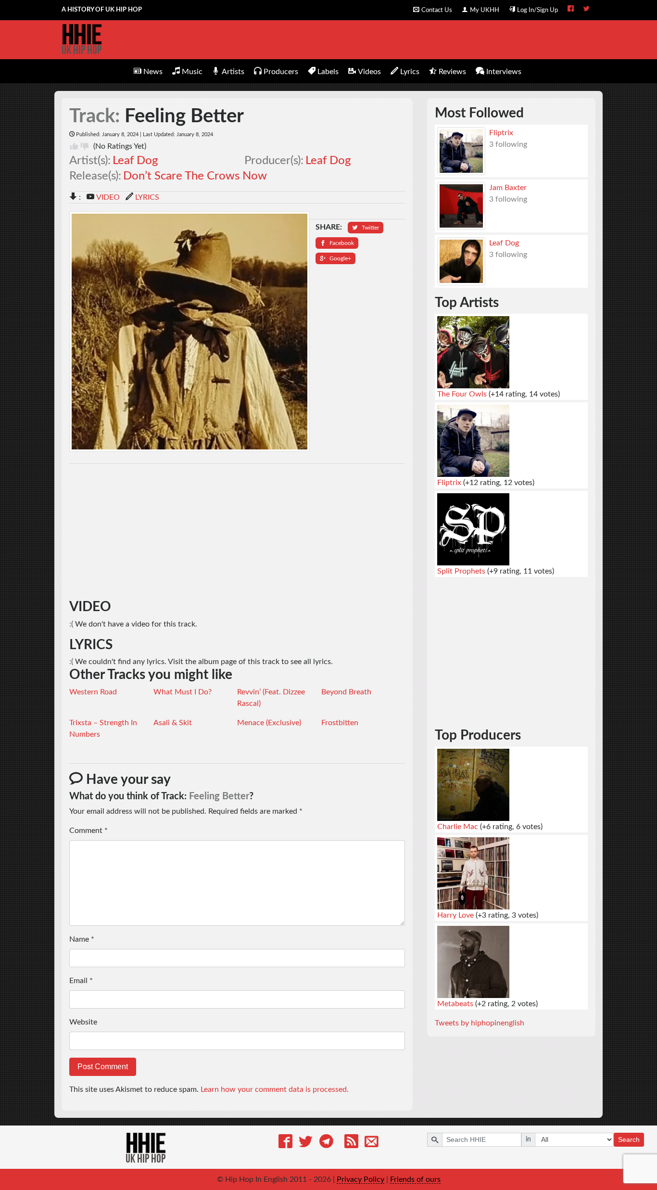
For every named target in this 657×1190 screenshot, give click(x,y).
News (153, 72)
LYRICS (147, 197)
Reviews (452, 72)
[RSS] (351, 1143)
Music (192, 72)
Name (81, 939)
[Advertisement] (237, 532)
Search (629, 1139)
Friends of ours (415, 1179)
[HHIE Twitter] (587, 9)
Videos (369, 72)
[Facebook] (285, 1143)
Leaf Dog (135, 160)
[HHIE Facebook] (571, 9)
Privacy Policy (360, 1179)
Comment (88, 830)
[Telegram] (326, 1143)
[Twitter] (306, 1143)
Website (83, 1022)
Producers (281, 72)
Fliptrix (501, 133)
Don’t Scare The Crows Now (195, 176)
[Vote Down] (84, 146)
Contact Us (436, 10)
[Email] (372, 1143)
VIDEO (108, 197)
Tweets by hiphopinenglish (479, 1023)
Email (81, 981)
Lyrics (409, 72)
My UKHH (484, 10)
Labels (328, 72)
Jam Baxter (508, 188)
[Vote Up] (74, 146)
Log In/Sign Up (537, 10)
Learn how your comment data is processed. (275, 1089)
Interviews (503, 72)
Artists (233, 72)
